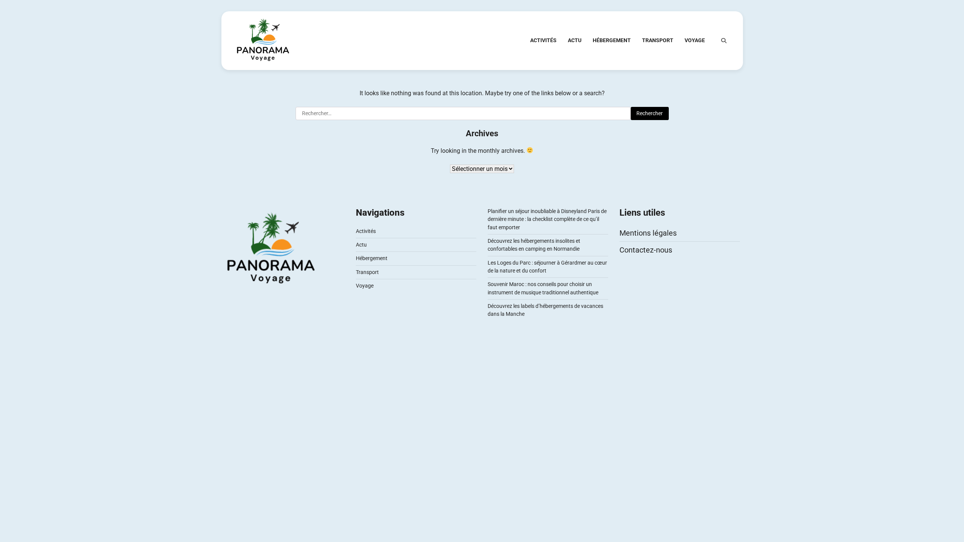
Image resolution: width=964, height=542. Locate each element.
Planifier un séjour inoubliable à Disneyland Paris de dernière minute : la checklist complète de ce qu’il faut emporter (547, 219)
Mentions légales (648, 233)
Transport (657, 40)
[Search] (723, 40)
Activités (543, 40)
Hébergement (612, 40)
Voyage (695, 40)
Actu (574, 40)
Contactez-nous (645, 249)
